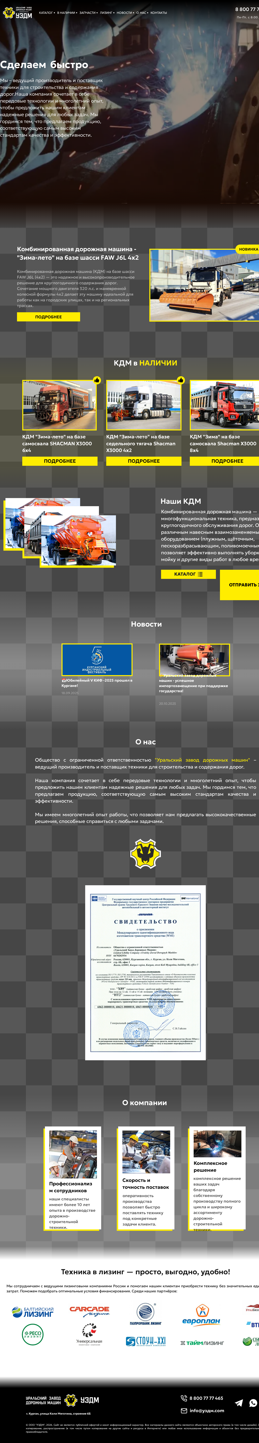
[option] (86, 64)
